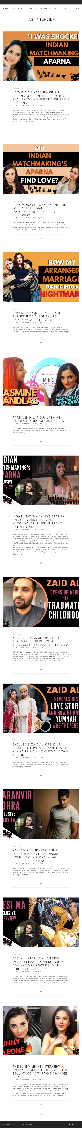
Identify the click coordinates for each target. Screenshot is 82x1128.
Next (43, 1114)
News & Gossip (18, 634)
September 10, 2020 (38, 971)
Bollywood (18, 847)
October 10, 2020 (37, 863)
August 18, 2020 (36, 1079)
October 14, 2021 (37, 423)
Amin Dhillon (12, 8)
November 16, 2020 (37, 647)
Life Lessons (18, 309)
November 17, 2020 (37, 529)
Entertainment (19, 89)
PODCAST (17, 513)
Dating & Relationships (21, 741)
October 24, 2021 (37, 105)
